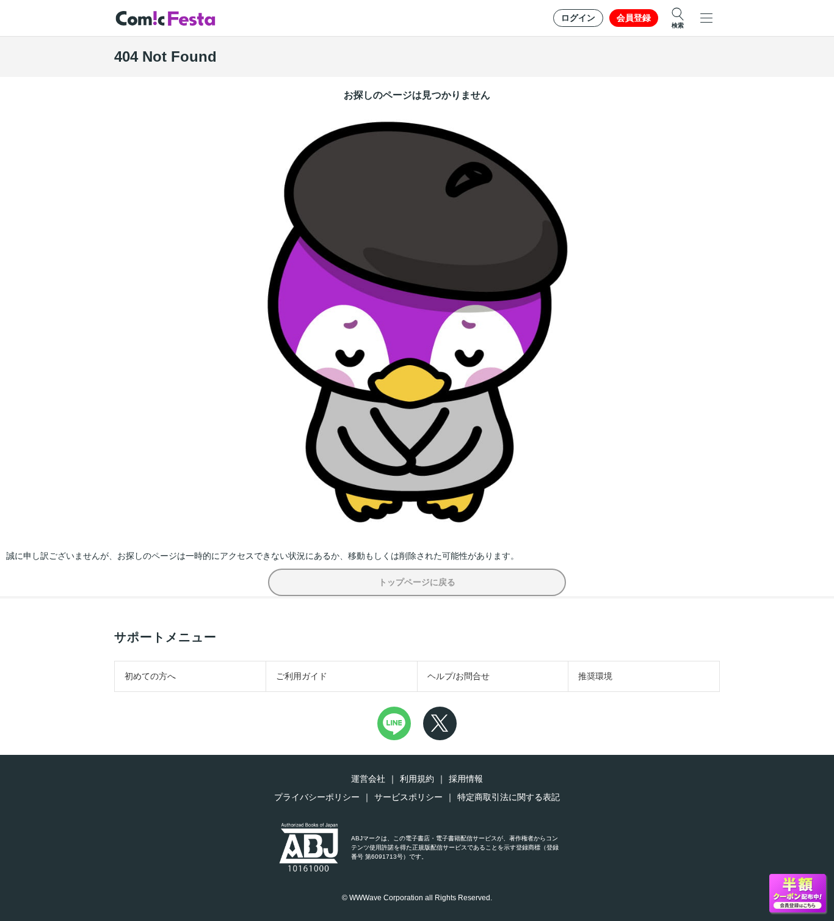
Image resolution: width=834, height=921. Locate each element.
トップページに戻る (417, 582)
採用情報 (466, 779)
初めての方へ (150, 676)
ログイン (578, 18)
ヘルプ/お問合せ (458, 676)
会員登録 (634, 18)
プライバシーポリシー (317, 797)
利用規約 (417, 779)
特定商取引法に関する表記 (508, 797)
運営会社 (368, 779)
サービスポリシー (408, 797)
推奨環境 (595, 676)
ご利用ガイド (301, 676)
